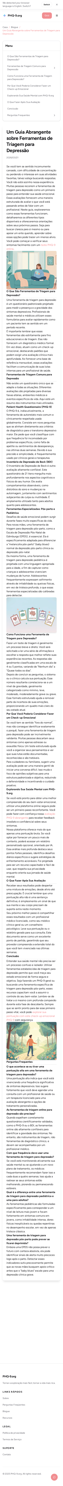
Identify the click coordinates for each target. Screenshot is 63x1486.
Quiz (47, 15)
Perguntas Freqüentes (14, 1404)
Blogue (14, 27)
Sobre (6, 1398)
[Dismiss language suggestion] (56, 4)
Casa (5, 27)
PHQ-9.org (9, 1376)
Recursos (7, 1417)
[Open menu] (56, 15)
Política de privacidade (14, 1433)
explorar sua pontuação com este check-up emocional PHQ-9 (30, 1016)
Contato (7, 1454)
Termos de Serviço (12, 1439)
